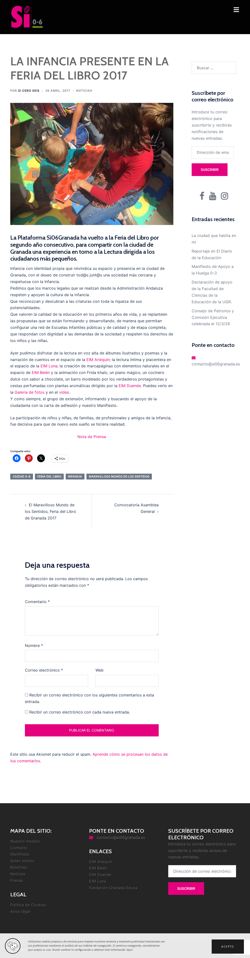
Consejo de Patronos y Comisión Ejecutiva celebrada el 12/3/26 (213, 317)
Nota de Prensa (91, 436)
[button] (228, 946)
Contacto (19, 847)
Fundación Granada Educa (113, 887)
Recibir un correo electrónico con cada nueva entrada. (79, 712)
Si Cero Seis (29, 90)
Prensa (16, 880)
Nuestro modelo (25, 841)
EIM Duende (130, 385)
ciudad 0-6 (22, 476)
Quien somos (22, 860)
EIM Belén (41, 372)
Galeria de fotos (29, 392)
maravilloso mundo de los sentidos (119, 476)
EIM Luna (49, 365)
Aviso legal (20, 911)
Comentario (37, 601)
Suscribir (210, 169)
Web (99, 670)
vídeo (64, 392)
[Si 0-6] (27, 16)
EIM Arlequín (98, 359)
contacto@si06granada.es (216, 364)
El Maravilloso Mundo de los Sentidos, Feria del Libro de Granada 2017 (50, 511)
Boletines (18, 867)
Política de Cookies (28, 904)
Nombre (34, 645)
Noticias (84, 90)
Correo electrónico (44, 670)
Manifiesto (20, 854)
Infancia (75, 476)
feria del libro (49, 476)
